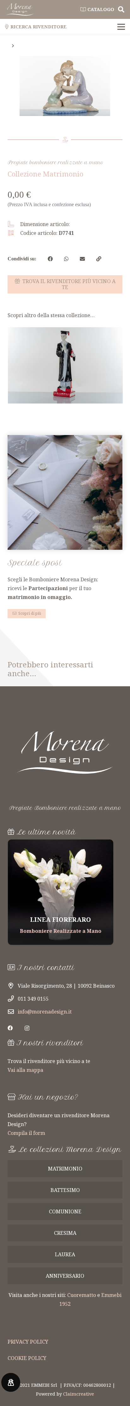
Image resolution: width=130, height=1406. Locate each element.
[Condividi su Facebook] (50, 258)
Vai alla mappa (25, 1069)
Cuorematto (81, 1295)
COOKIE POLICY (27, 1358)
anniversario (65, 1275)
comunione (65, 1211)
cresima (65, 1232)
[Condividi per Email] (82, 258)
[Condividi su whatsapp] (66, 258)
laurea (65, 1254)
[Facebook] (10, 1028)
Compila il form (26, 1133)
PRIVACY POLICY (28, 1341)
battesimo (65, 1190)
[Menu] (121, 27)
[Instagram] (27, 1028)
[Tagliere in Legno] (60, 892)
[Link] (20, 9)
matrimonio (65, 1168)
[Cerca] (121, 9)
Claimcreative (78, 1394)
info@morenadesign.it (45, 1011)
